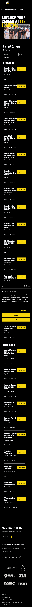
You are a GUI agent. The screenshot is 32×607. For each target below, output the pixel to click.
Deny (16, 319)
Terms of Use (5, 594)
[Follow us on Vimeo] (9, 557)
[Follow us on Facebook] (6, 557)
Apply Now (21, 69)
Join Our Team (6, 537)
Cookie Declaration (6, 597)
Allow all (16, 315)
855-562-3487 (6, 552)
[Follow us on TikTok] (24, 557)
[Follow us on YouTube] (16, 557)
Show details (24, 310)
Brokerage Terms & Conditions (9, 599)
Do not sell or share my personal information (12, 602)
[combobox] (19, 54)
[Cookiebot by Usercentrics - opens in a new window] (23, 286)
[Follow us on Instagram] (20, 557)
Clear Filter (6, 57)
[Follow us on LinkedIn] (13, 557)
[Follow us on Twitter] (2, 557)
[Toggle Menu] (3, 3)
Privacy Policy (5, 592)
